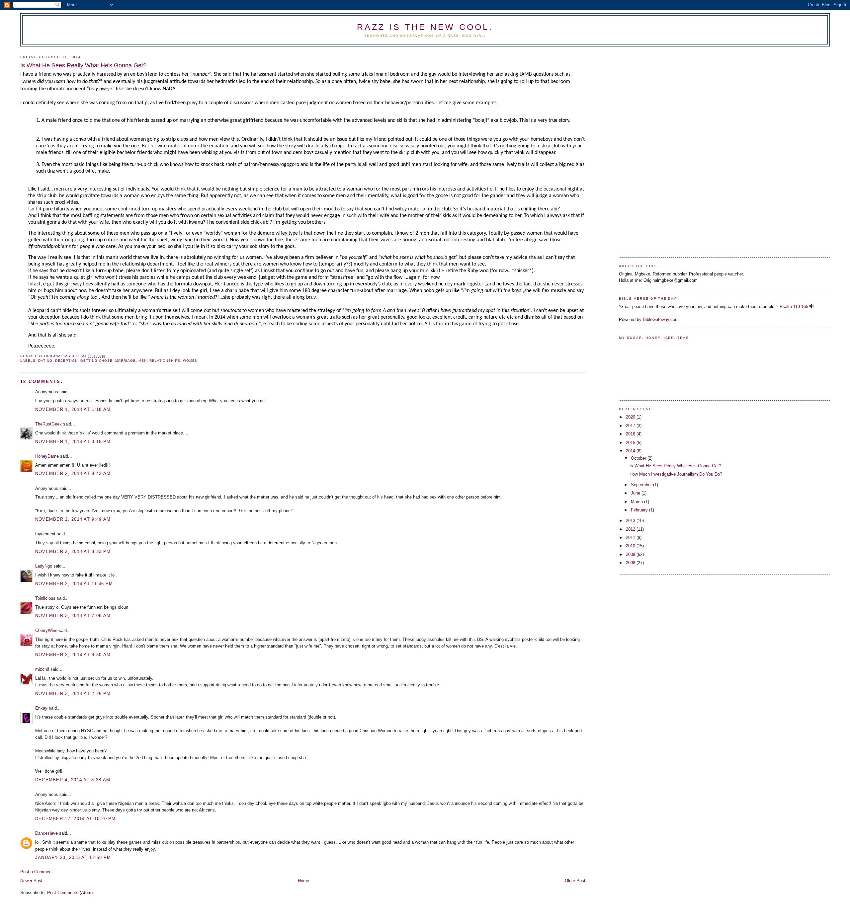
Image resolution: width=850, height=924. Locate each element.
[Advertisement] (645, 149)
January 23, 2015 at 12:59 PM (73, 857)
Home (303, 880)
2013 (631, 520)
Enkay (41, 708)
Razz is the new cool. (425, 27)
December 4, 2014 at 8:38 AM (72, 779)
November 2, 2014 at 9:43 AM (73, 473)
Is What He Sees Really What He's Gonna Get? (675, 465)
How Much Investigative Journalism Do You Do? (676, 474)
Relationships (165, 360)
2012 (631, 529)
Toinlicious (45, 598)
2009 (631, 554)
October (639, 458)
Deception (66, 360)
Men (142, 360)
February (640, 509)
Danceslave (46, 833)
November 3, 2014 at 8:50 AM (73, 654)
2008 (631, 562)
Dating (45, 360)
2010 (631, 545)
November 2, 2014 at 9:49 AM (73, 519)
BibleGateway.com (661, 319)
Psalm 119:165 (794, 306)
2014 (631, 450)
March (637, 501)
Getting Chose (96, 360)
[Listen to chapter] (811, 306)
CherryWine (46, 630)
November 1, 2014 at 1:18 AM (73, 409)
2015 (631, 442)
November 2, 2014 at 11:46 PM (74, 583)
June (636, 493)
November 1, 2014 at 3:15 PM (73, 441)
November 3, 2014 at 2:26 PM (73, 693)
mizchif (42, 669)
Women (190, 360)
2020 (631, 417)
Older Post (575, 880)
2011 (631, 537)
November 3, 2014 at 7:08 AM (73, 615)
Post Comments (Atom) (70, 892)
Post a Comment (36, 871)
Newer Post (31, 880)
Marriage (125, 360)
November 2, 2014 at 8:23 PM (73, 551)
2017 (631, 425)
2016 (631, 433)
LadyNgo (43, 566)
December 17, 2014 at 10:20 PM (75, 818)
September (642, 484)
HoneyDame (47, 456)
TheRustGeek (48, 424)
